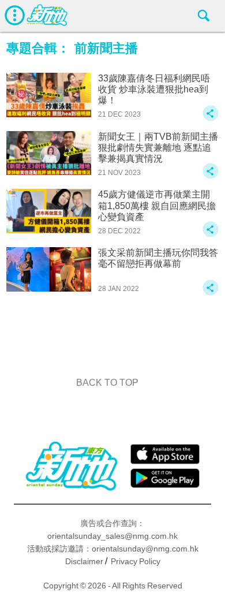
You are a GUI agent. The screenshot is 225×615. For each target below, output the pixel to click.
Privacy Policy (135, 561)
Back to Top (107, 382)
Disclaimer (84, 561)
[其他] (210, 119)
